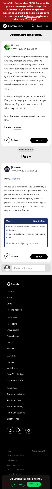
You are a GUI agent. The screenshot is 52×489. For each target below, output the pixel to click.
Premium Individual (16, 394)
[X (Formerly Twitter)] (19, 430)
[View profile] (7, 46)
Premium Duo (14, 400)
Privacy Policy (11, 460)
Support (11, 362)
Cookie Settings (13, 465)
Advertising (13, 336)
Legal (9, 451)
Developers (13, 329)
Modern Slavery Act (14, 474)
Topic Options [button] (25, 149)
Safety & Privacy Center (15, 456)
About (10, 297)
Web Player (13, 368)
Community (15, 26)
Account (17, 127)
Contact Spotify (15, 380)
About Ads (11, 469)
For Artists (12, 323)
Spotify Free (13, 418)
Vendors (11, 348)
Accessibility (21, 469)
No (20, 484)
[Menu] (47, 26)
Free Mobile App (15, 374)
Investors (11, 342)
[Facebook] (28, 430)
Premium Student (16, 412)
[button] (47, 47)
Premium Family (15, 406)
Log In (40, 26)
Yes (31, 484)
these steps (33, 16)
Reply (39, 140)
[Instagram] (10, 430)
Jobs (9, 303)
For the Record (14, 309)
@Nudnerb (14, 178)
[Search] (33, 26)
